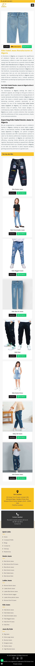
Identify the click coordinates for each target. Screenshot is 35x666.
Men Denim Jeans (9, 561)
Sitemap (6, 548)
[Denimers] (4, 5)
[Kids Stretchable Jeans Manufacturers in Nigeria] (17, 213)
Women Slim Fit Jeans (10, 600)
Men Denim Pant (8, 576)
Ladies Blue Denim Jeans (11, 591)
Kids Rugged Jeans (9, 618)
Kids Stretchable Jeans (10, 615)
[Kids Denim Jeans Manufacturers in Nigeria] (17, 172)
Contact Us (17, 524)
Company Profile (8, 540)
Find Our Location (17, 505)
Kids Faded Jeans (9, 613)
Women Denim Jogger (10, 594)
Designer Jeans (8, 643)
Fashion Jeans (8, 646)
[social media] (13, 658)
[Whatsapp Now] (2, 660)
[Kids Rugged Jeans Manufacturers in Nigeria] (17, 254)
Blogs (5, 543)
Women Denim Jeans (10, 585)
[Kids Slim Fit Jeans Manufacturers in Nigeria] (17, 294)
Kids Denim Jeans (9, 610)
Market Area (7, 551)
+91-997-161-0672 (7, 1)
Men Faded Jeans (8, 573)
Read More (12, 193)
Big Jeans (6, 634)
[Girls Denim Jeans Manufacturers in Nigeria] (17, 457)
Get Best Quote (17, 46)
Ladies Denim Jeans (9, 588)
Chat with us (28, 46)
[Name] (32, 5)
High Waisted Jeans (9, 649)
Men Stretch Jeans (9, 570)
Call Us (7, 46)
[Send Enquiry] (17, 27)
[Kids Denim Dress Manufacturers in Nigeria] (17, 376)
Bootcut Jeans (8, 640)
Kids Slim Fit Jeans (9, 621)
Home (5, 537)
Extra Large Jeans (9, 637)
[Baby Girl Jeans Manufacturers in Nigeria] (17, 417)
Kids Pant (6, 624)
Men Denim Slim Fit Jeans (11, 564)
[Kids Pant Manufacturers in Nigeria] (17, 335)
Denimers (14, 655)
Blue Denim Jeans (9, 567)
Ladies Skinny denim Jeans (11, 597)
